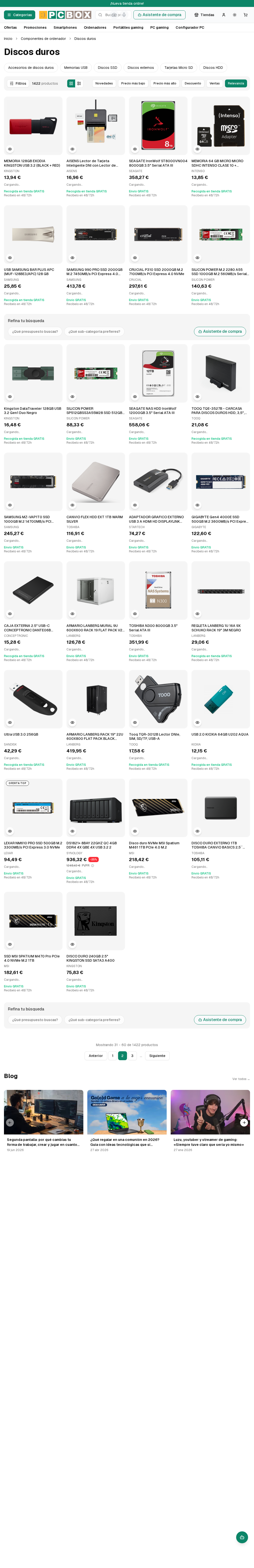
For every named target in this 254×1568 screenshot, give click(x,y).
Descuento (193, 83)
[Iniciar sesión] (223, 14)
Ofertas (10, 27)
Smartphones (65, 27)
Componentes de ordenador (43, 38)
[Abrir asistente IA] (242, 1537)
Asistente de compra (162, 14)
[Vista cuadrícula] (71, 83)
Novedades (104, 83)
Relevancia (236, 83)
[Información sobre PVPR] (92, 865)
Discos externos (141, 67)
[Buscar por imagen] (114, 14)
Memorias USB (76, 67)
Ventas (215, 83)
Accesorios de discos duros (31, 67)
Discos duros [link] (85, 38)
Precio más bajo (133, 83)
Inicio (8, 38)
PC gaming (159, 27)
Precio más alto (165, 83)
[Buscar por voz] (124, 14)
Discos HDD (213, 67)
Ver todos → (241, 1079)
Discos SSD (107, 67)
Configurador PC (190, 27)
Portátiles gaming (128, 27)
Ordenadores (95, 27)
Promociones (35, 27)
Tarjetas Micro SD (178, 67)
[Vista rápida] (10, 149)
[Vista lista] (79, 83)
